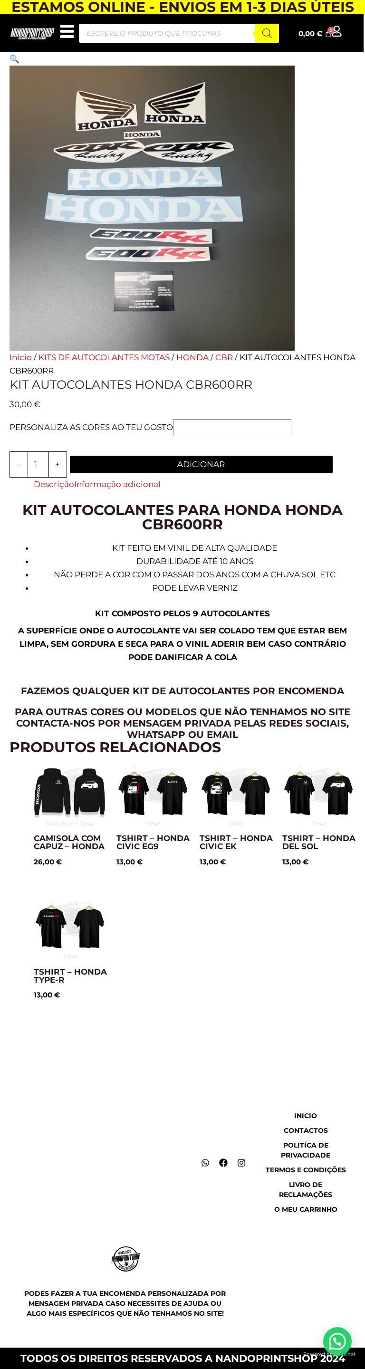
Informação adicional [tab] (117, 484)
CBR (224, 357)
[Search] (267, 33)
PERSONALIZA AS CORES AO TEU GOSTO (91, 427)
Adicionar (201, 464)
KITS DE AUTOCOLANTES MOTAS (104, 357)
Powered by (329, 1354)
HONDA (192, 357)
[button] (14, 59)
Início (21, 357)
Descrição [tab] (54, 484)
